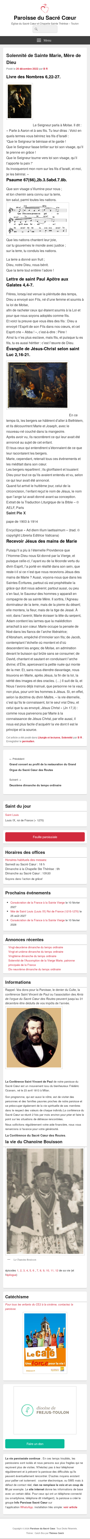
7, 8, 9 (40, 1270)
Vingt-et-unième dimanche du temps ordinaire (35, 952)
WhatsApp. (27, 1507)
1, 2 (19, 1270)
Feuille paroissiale (45, 837)
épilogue (11, 1275)
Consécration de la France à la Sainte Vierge (37, 902)
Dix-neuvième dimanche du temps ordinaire (34, 969)
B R (45, 69)
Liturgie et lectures (49, 737)
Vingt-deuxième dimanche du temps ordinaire (35, 947)
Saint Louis (12, 815)
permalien (28, 741)
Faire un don (35, 1443)
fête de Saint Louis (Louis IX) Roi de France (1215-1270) (44, 911)
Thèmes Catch (56, 1533)
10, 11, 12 (52, 1270)
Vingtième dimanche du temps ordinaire (32, 956)
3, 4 (25, 1270)
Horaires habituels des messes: (26, 860)
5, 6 (32, 1270)
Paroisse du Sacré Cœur (45, 17)
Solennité (67, 737)
